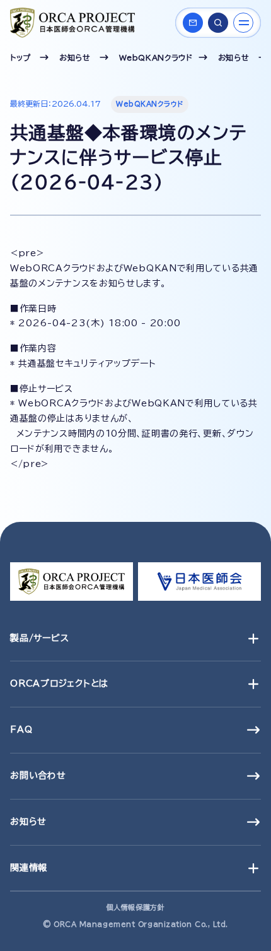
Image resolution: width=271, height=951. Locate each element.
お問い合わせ (38, 775)
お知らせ (75, 57)
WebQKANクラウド (156, 57)
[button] (218, 23)
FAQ (21, 729)
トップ (20, 57)
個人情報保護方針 (135, 907)
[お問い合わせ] (193, 23)
